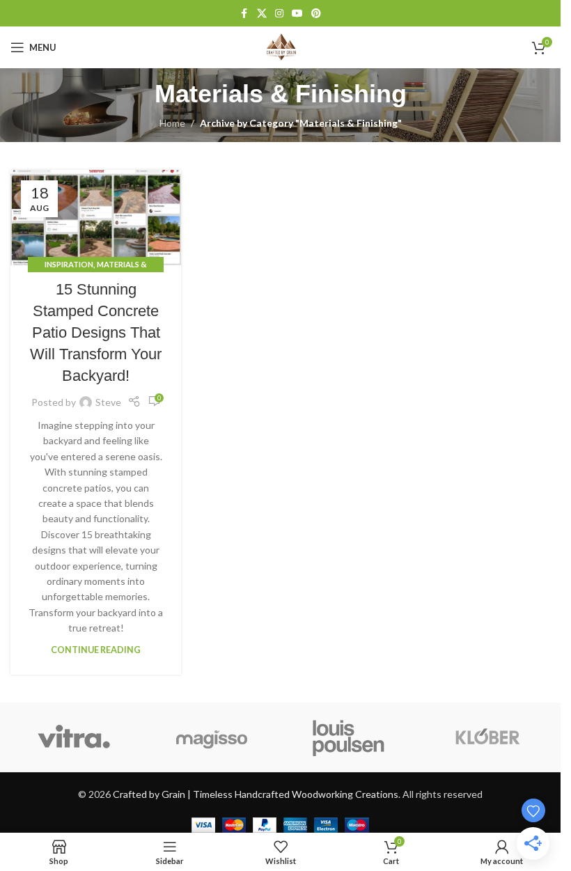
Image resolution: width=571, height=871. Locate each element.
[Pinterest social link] (316, 13)
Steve (108, 402)
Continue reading (96, 650)
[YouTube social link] (297, 13)
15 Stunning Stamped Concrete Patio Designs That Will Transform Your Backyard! (96, 332)
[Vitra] (74, 737)
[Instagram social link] (279, 13)
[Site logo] (280, 46)
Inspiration (69, 264)
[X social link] (262, 13)
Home (172, 123)
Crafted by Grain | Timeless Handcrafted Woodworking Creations (255, 794)
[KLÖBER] (486, 737)
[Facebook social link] (244, 13)
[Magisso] (211, 737)
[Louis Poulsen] (348, 737)
